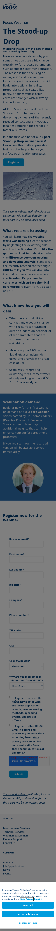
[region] (28, 905)
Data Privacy (26, 899)
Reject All (28, 905)
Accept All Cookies (28, 914)
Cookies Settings (28, 922)
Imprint (38, 899)
